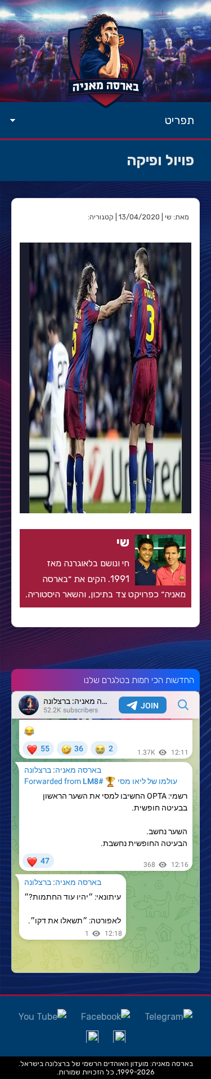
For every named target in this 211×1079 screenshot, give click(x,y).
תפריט (179, 120)
